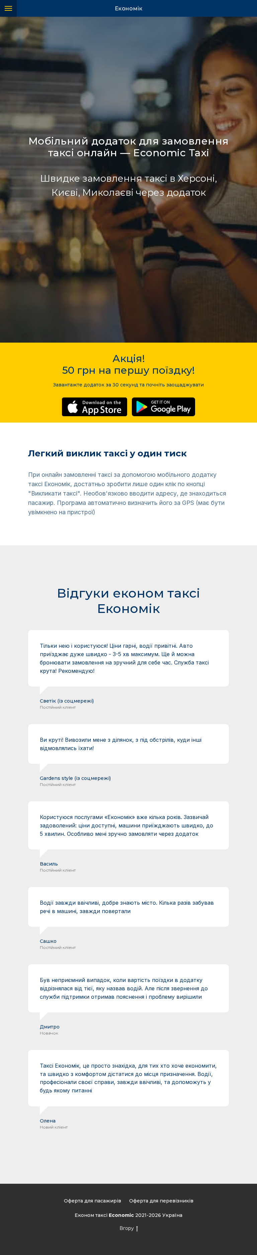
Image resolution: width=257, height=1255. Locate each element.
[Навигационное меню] (8, 8)
